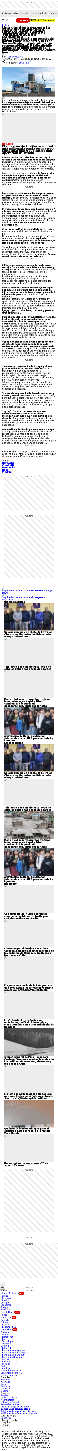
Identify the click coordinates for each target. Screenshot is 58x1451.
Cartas (5, 1359)
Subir (6, 1425)
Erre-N (5, 1325)
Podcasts (5, 1366)
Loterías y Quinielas (11, 1402)
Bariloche (43, 13)
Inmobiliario (7, 1368)
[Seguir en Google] (3, 97)
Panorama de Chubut (13, 1355)
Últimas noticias (10, 13)
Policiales (5, 1364)
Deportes (5, 1320)
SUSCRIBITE (42, 20)
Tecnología (7, 1341)
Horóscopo (7, 1337)
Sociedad (5, 1332)
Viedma (4, 1391)
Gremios (6, 1298)
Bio (3, 1339)
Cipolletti (5, 1389)
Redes (4, 1315)
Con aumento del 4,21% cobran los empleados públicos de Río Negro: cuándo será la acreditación (26, 916)
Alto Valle (5, 1382)
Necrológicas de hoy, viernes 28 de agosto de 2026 (26, 1164)
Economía (6, 1305)
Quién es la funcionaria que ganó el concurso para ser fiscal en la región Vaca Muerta (27, 1131)
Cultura (4, 1322)
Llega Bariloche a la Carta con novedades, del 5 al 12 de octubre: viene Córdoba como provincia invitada (29, 1022)
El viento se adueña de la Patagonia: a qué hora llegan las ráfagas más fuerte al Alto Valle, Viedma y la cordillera (28, 988)
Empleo (4, 1395)
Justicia (6, 25)
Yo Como (6, 1344)
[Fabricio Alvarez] (3, 54)
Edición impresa (9, 1375)
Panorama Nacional (12, 1357)
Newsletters (10, 1312)
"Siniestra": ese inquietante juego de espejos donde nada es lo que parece (27, 668)
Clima (5, 1334)
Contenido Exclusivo (11, 1371)
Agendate (8, 1317)
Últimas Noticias (12, 1293)
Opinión (5, 1346)
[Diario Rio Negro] (13, 1428)
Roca (33, 13)
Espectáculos (9, 1327)
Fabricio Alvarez (14, 56)
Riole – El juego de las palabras (17, 1407)
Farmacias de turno (11, 1404)
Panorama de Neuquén (14, 1350)
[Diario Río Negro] (7, 20)
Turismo (5, 1307)
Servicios (5, 1309)
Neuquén (24, 13)
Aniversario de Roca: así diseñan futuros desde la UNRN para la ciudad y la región (28, 738)
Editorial (6, 1348)
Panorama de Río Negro (14, 1353)
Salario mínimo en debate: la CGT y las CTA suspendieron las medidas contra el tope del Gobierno (28, 634)
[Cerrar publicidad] (2, 1284)
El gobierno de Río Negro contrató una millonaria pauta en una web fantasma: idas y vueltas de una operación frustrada (29, 149)
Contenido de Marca (11, 1373)
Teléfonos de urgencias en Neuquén (19, 1413)
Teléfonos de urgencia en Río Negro (19, 1411)
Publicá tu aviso (9, 1398)
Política (4, 1296)
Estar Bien (8, 1329)
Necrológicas (7, 1400)
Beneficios (6, 1418)
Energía (5, 1303)
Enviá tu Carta (9, 1362)
